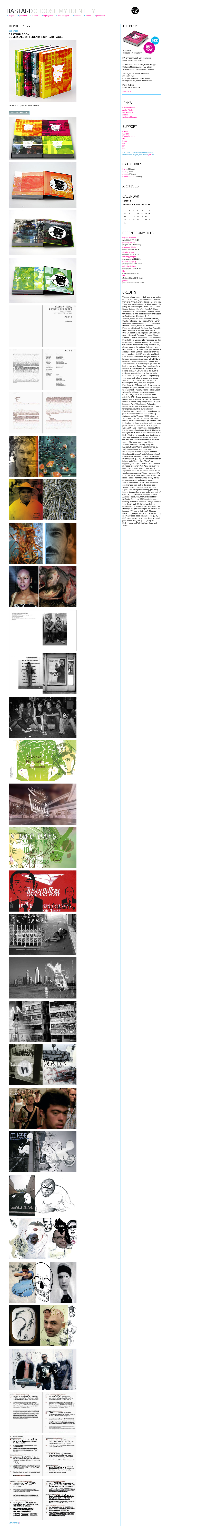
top (123, 148)
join (150, 155)
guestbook (100, 16)
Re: (123, 271)
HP (123, 139)
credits (88, 16)
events (125, 174)
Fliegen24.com (128, 136)
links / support (63, 16)
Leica (124, 141)
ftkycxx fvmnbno (129, 238)
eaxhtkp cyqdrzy (129, 261)
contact (77, 16)
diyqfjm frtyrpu (128, 252)
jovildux (125, 280)
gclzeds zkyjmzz (129, 266)
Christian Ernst (128, 108)
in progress (48, 16)
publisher (23, 16)
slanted (125, 115)
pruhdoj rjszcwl (128, 242)
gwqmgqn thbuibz (129, 247)
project (11, 16)
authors (35, 16)
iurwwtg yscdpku (129, 257)
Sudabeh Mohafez (129, 117)
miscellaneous (128, 177)
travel (124, 169)
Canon (125, 131)
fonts (124, 171)
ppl (123, 146)
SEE (124, 91)
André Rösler (127, 110)
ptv (123, 143)
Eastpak (125, 134)
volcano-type (127, 112)
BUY (129, 91)
